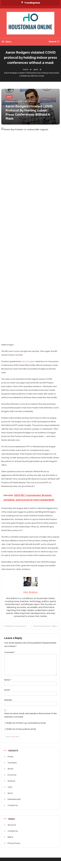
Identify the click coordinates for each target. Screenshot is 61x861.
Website (8, 700)
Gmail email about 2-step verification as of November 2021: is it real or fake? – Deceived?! (46, 626)
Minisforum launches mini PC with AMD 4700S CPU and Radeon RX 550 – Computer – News (17, 626)
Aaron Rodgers (28, 361)
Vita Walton (29, 101)
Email (7, 690)
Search (52, 41)
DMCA (10, 837)
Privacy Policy (14, 843)
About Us (12, 825)
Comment (9, 652)
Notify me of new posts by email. (21, 729)
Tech (10, 787)
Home (10, 756)
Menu (8, 41)
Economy (12, 774)
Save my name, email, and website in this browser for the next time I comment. (30, 715)
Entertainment (14, 799)
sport (9, 96)
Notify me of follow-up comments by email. (26, 723)
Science (11, 781)
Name (7, 679)
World (10, 768)
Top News (12, 762)
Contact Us (13, 805)
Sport (10, 793)
